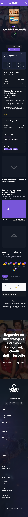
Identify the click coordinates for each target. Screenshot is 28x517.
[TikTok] (17, 403)
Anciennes (5, 279)
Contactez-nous (5, 499)
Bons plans (4, 435)
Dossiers (3, 466)
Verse (14, 46)
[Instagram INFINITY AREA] (10, 403)
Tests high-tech (5, 422)
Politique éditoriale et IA (6, 493)
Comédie (15, 149)
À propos (3, 483)
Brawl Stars (4, 437)
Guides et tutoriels (5, 471)
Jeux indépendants (5, 424)
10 (23, 66)
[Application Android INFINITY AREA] (21, 403)
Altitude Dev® (16, 513)
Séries (19, 46)
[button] (2, 3)
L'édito (3, 464)
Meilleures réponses (15, 276)
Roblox (3, 444)
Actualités (3, 413)
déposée (17, 512)
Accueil (8, 46)
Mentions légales (5, 488)
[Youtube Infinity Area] (14, 403)
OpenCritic (4, 485)
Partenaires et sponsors (6, 449)
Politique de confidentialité (7, 490)
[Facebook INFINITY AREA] (6, 403)
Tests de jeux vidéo (5, 420)
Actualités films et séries (6, 415)
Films (3, 459)
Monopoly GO (4, 439)
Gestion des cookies (6, 495)
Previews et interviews (6, 468)
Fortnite (3, 442)
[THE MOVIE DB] (14, 301)
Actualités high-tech (6, 417)
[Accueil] (14, 3)
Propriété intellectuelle (6, 497)
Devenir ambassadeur (6, 446)
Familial (6, 149)
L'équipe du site (5, 481)
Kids (11, 149)
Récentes (5, 276)
